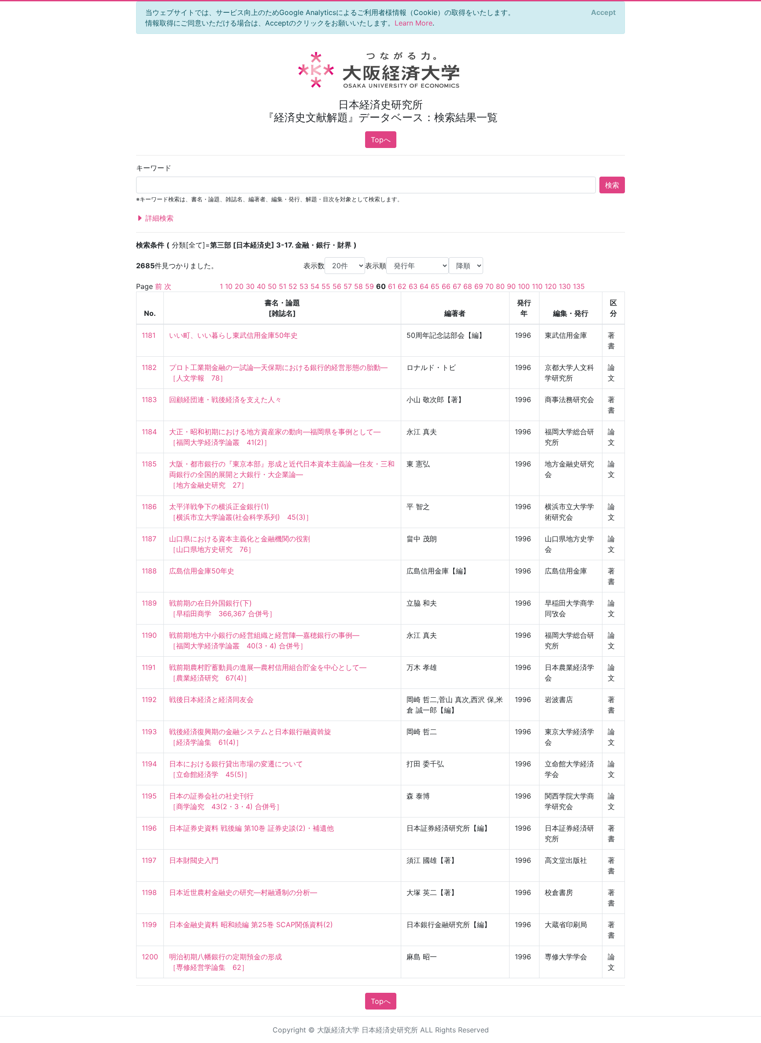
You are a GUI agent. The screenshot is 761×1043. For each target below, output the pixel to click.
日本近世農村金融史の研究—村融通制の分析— (243, 892)
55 (325, 286)
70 (489, 286)
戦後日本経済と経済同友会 (211, 699)
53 (303, 286)
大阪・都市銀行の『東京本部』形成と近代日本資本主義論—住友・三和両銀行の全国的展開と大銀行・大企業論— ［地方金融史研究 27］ (282, 474)
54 (314, 286)
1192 (149, 699)
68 (467, 286)
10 (229, 286)
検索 (612, 185)
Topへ (381, 139)
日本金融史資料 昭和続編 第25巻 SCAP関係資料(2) (251, 924)
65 (435, 286)
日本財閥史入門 (193, 860)
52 (292, 286)
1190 (149, 635)
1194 (149, 763)
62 (402, 286)
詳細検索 (158, 218)
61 (391, 286)
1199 (149, 924)
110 (537, 286)
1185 (149, 463)
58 (358, 286)
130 (565, 286)
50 (272, 286)
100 (524, 286)
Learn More (413, 22)
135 (579, 286)
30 (250, 286)
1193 (149, 731)
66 (446, 286)
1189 (149, 603)
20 (239, 286)
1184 (149, 431)
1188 (149, 570)
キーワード (153, 167)
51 (282, 286)
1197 (149, 860)
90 (511, 286)
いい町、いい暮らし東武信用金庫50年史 (233, 335)
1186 (149, 506)
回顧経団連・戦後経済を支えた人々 (225, 399)
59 (369, 286)
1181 (148, 335)
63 (413, 286)
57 (348, 286)
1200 (150, 956)
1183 (149, 399)
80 (500, 286)
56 (336, 286)
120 (551, 286)
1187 (149, 538)
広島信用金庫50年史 (201, 570)
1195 (149, 795)
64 (424, 286)
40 (261, 286)
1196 (149, 828)
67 (457, 286)
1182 (149, 367)
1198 (149, 892)
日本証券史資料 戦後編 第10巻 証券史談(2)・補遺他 (251, 828)
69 (478, 286)
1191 (148, 667)
